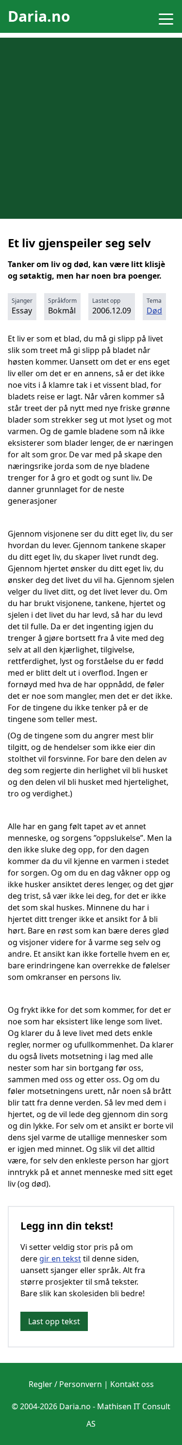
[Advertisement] (91, 128)
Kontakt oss (132, 1384)
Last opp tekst (54, 1321)
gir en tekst (60, 1258)
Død (154, 310)
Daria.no (39, 16)
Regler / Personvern (65, 1384)
